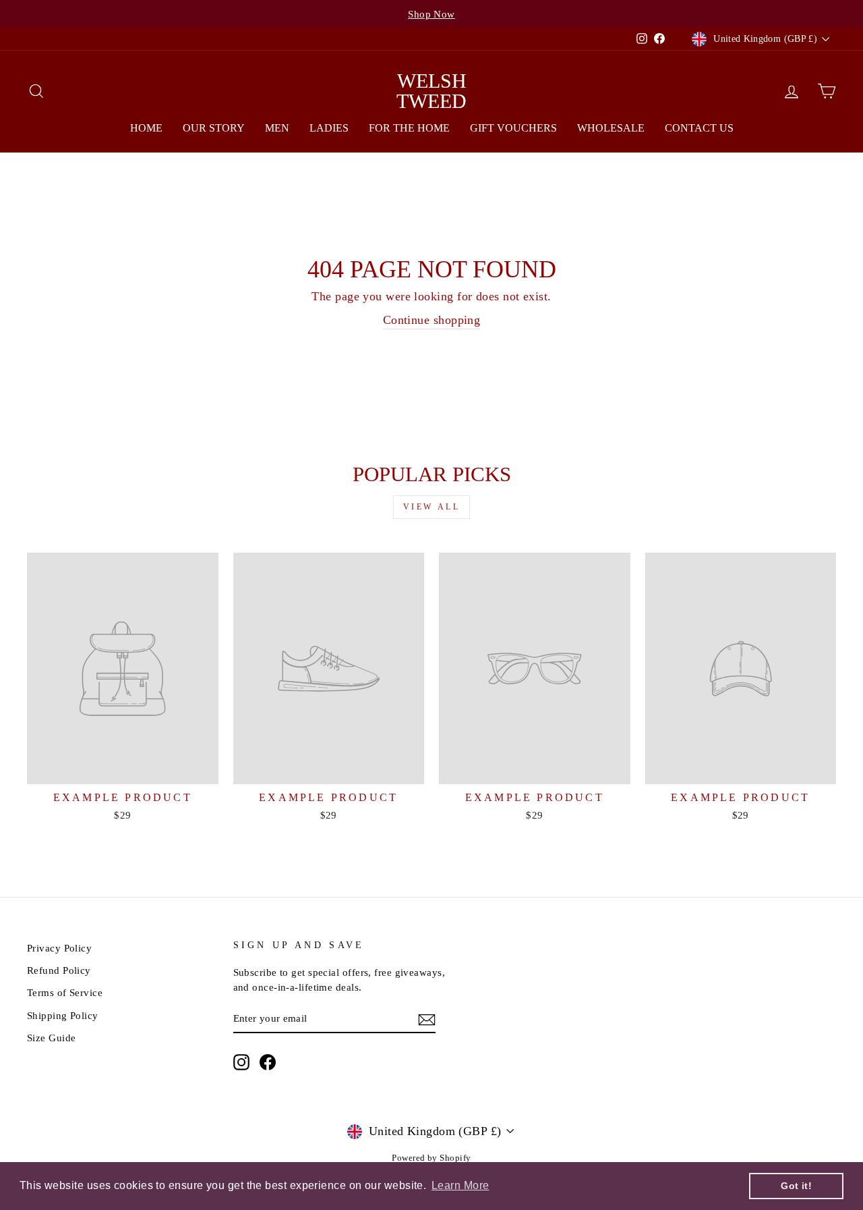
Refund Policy (59, 970)
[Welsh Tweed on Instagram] (241, 1061)
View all (431, 507)
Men (277, 128)
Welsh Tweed (431, 91)
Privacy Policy (59, 948)
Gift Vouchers (513, 128)
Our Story (214, 128)
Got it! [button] (796, 1185)
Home (146, 128)
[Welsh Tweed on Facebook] (268, 1061)
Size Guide (51, 1037)
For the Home (409, 128)
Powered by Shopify (431, 1158)
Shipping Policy (62, 1015)
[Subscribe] (427, 1019)
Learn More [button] (460, 1185)
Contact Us (699, 128)
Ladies (329, 128)
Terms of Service (64, 992)
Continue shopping (432, 320)
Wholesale (611, 128)
